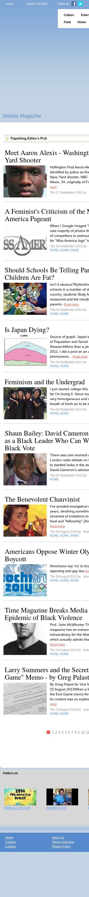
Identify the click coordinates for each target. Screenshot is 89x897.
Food (67, 22)
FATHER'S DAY (56, 808)
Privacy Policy (61, 846)
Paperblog (27, 18)
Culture (69, 15)
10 (83, 732)
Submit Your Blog (37, 3)
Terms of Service (63, 842)
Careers (10, 846)
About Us (58, 837)
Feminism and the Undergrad (45, 381)
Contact (10, 842)
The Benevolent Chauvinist (42, 499)
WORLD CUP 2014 (17, 808)
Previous (48, 732)
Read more (71, 304)
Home (9, 3)
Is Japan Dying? (27, 329)
